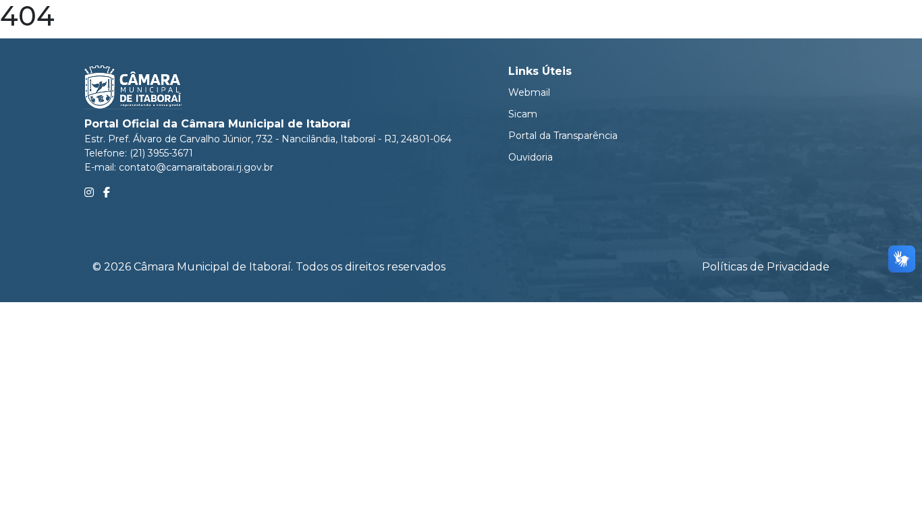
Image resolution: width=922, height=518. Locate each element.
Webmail (529, 92)
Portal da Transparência (563, 136)
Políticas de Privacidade (766, 266)
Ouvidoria (530, 157)
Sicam (522, 114)
